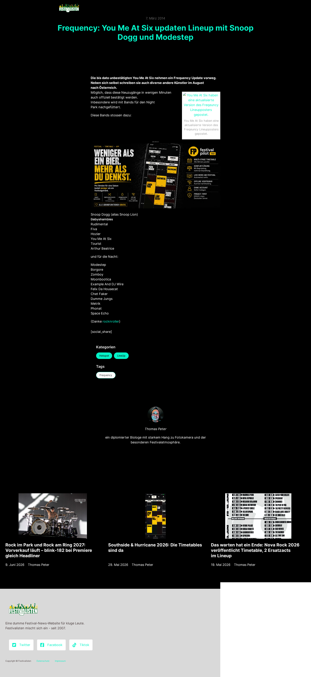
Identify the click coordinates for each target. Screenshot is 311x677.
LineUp (121, 355)
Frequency (106, 375)
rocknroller (111, 321)
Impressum (60, 661)
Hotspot (104, 355)
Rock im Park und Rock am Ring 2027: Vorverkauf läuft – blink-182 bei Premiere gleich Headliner (48, 550)
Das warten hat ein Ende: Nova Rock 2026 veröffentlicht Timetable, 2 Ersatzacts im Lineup (255, 550)
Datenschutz (43, 661)
